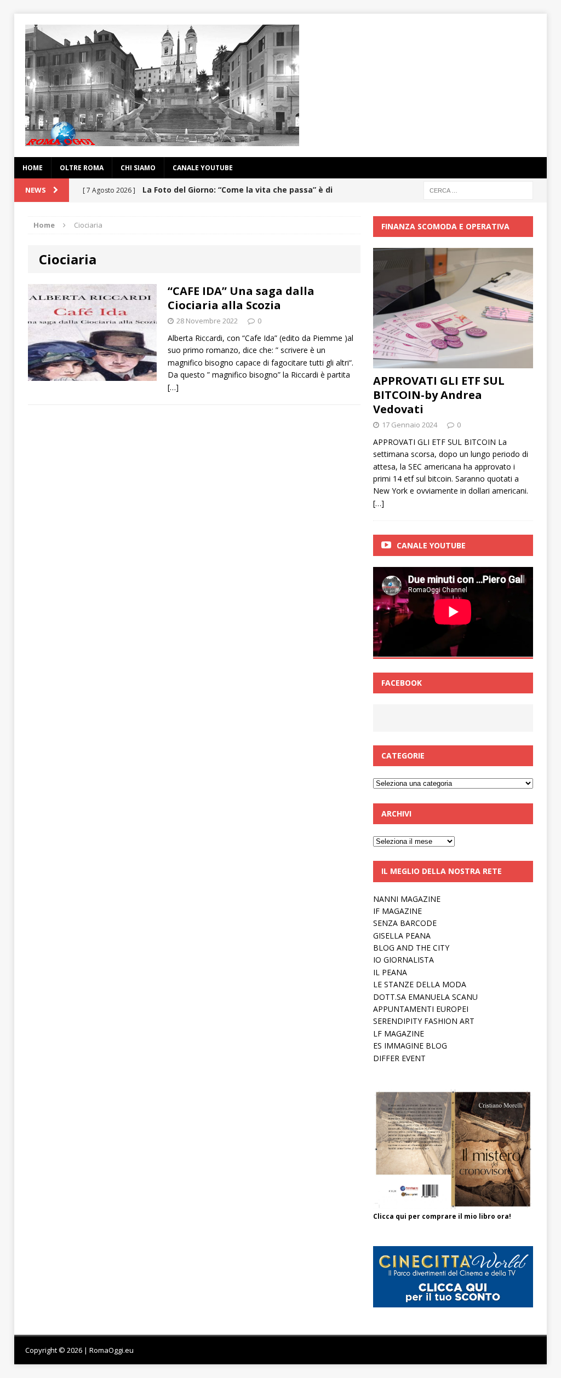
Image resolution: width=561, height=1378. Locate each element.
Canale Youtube (431, 545)
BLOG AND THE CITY (411, 947)
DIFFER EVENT (399, 1058)
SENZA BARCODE (405, 923)
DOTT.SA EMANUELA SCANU (425, 997)
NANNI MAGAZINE (406, 899)
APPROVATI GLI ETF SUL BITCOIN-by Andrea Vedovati (439, 394)
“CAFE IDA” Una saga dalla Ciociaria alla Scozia (241, 297)
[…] (173, 387)
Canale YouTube (203, 167)
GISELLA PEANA (402, 935)
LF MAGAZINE (398, 1033)
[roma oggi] (280, 85)
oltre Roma (82, 167)
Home (32, 167)
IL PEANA (390, 972)
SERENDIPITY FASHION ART (423, 1021)
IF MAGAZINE (397, 911)
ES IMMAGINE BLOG (410, 1045)
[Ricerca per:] (478, 189)
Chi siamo (138, 167)
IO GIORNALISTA (403, 959)
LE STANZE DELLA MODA (419, 984)
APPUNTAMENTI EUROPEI (420, 1009)
